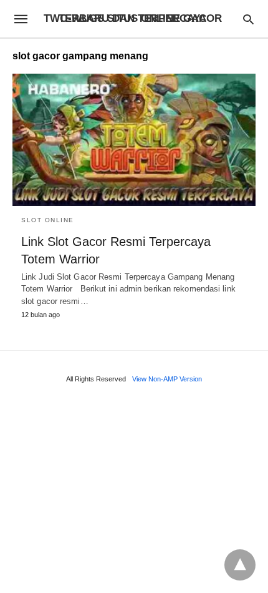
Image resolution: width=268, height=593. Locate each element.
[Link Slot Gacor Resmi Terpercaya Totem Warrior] (134, 140)
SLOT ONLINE (47, 220)
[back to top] (240, 565)
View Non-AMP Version (167, 379)
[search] (248, 19)
